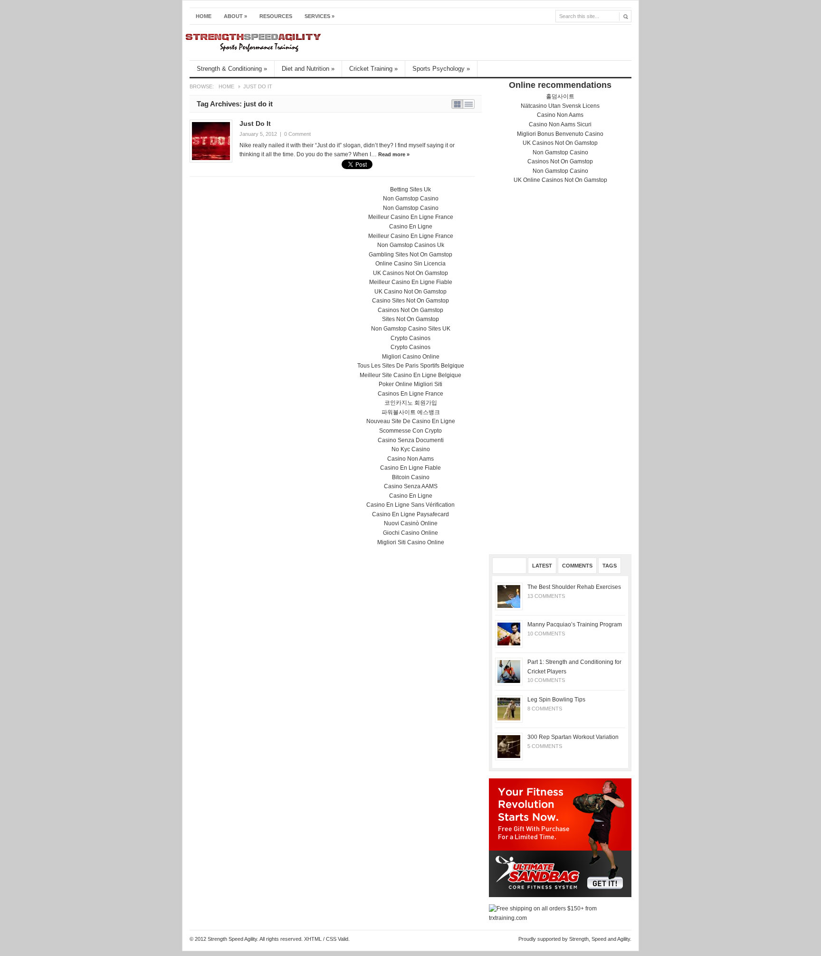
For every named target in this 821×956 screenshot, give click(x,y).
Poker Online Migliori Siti (410, 384)
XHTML (313, 939)
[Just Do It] (211, 141)
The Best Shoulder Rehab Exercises (574, 587)
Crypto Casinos (410, 338)
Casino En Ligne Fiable (410, 467)
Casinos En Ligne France (410, 393)
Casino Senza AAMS (411, 486)
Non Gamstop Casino (560, 152)
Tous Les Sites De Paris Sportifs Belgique (410, 365)
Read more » (394, 154)
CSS (331, 939)
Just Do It (255, 123)
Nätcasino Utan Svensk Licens (560, 106)
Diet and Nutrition (308, 68)
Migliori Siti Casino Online (410, 542)
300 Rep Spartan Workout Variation (573, 737)
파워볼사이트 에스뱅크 (411, 412)
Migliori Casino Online (410, 356)
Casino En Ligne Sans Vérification (410, 505)
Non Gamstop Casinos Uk (410, 245)
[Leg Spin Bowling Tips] (509, 709)
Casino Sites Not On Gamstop (410, 300)
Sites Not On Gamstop (410, 319)
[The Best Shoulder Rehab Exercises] (509, 596)
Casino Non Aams (560, 115)
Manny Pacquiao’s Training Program (574, 624)
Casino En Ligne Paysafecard (410, 514)
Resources (275, 16)
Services (319, 16)
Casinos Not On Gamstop (560, 161)
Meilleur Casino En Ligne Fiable (410, 282)
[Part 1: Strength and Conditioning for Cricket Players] (509, 671)
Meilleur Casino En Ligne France (410, 217)
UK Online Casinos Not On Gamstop (560, 180)
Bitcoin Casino (411, 477)
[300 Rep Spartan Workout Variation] (509, 746)
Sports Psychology (441, 68)
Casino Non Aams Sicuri (560, 124)
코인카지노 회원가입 (410, 402)
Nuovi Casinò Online (411, 523)
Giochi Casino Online (410, 533)
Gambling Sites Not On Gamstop (410, 254)
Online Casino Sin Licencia (410, 263)
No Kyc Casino (410, 449)
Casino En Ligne (410, 226)
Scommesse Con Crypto (410, 430)
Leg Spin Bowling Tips (556, 699)
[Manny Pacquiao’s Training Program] (509, 634)
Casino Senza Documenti (411, 440)
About (235, 16)
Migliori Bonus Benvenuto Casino (560, 134)
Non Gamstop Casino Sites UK (410, 328)
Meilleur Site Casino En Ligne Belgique (410, 375)
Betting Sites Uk (410, 189)
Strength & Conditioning (232, 68)
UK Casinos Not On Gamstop (560, 143)
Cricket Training (373, 68)
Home (203, 16)
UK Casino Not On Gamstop (410, 291)
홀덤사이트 (560, 96)
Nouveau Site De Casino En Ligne (410, 421)
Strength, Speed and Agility (599, 939)
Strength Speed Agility (404, 42)
